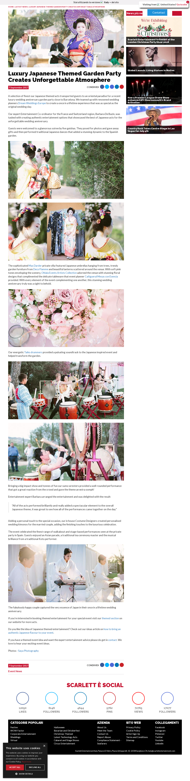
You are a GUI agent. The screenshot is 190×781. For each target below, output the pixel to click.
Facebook (160, 727)
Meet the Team (104, 730)
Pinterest (159, 734)
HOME (11, 7)
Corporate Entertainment (23, 734)
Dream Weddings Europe (32, 103)
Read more (26, 761)
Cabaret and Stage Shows (66, 740)
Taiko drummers (33, 352)
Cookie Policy (133, 730)
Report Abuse (104, 737)
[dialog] (25, 760)
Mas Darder (35, 265)
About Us (101, 727)
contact (112, 639)
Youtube (159, 740)
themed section (110, 618)
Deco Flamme (40, 269)
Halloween (59, 727)
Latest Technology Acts (65, 737)
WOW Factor (17, 730)
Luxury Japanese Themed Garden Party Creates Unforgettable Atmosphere (67, 7)
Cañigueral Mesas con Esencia (101, 276)
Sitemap (130, 740)
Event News (15, 671)
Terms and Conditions (137, 737)
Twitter (159, 737)
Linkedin (159, 743)
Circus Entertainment (64, 743)
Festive (14, 727)
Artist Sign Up (133, 734)
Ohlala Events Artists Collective (59, 272)
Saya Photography (28, 650)
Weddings (15, 737)
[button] (102, 87)
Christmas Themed (63, 734)
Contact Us (102, 734)
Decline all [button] (35, 767)
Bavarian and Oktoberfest (67, 730)
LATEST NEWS (21, 7)
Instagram (160, 730)
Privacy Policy (133, 727)
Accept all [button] (14, 767)
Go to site (182, 4)
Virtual (13, 740)
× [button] (44, 746)
